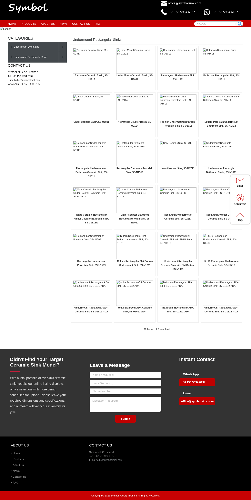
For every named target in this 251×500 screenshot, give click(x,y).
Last (167, 329)
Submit (125, 418)
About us (18, 464)
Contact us (19, 476)
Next (162, 329)
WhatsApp (191, 374)
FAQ (15, 482)
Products (18, 459)
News (16, 470)
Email (187, 393)
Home (12, 23)
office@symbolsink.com (184, 3)
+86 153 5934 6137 (224, 12)
